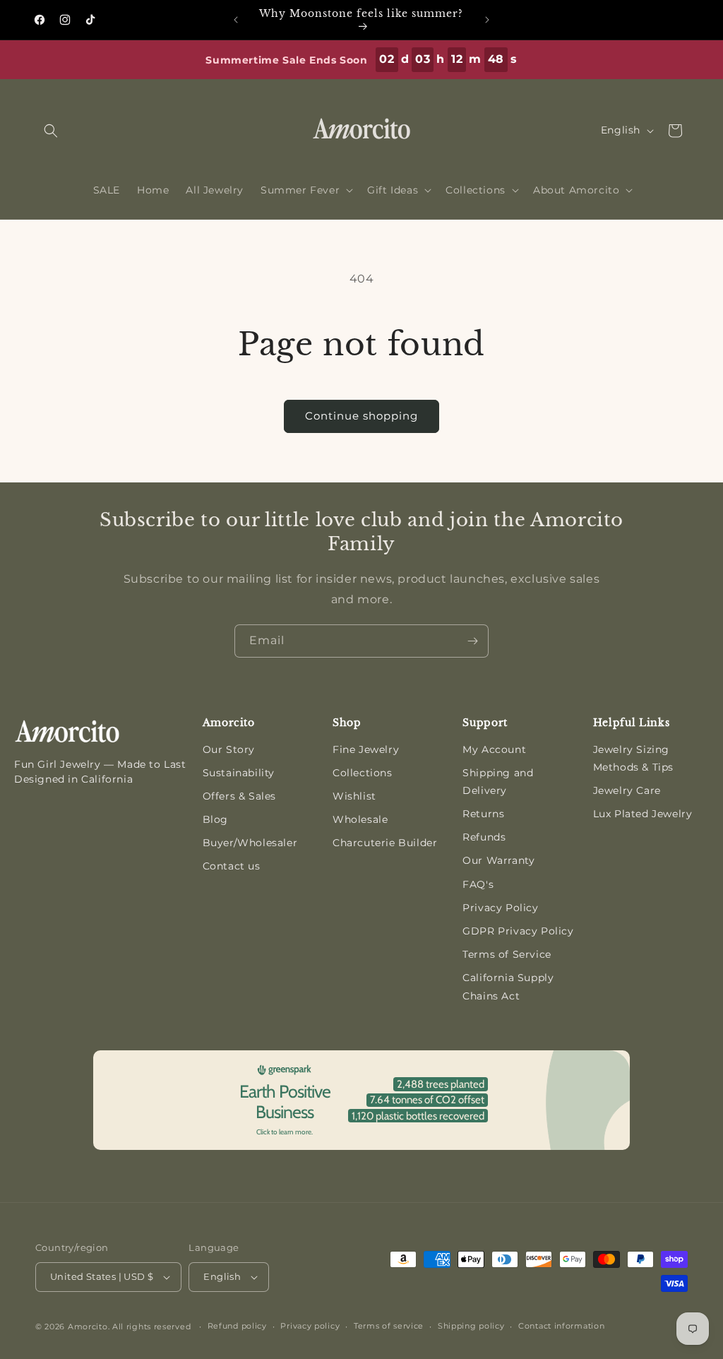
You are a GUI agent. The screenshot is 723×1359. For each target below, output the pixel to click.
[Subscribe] (472, 641)
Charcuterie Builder (385, 842)
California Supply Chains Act (508, 986)
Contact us (232, 866)
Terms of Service (506, 954)
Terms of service (389, 1326)
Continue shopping (361, 415)
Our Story (229, 749)
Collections (363, 772)
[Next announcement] (487, 19)
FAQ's (478, 884)
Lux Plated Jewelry (643, 813)
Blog (215, 819)
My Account (494, 749)
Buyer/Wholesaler (250, 842)
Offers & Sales (239, 796)
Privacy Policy (500, 907)
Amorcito (88, 1326)
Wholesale (360, 819)
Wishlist (354, 796)
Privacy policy (310, 1326)
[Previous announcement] (235, 19)
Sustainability (239, 772)
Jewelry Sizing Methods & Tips (633, 758)
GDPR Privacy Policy (517, 931)
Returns (483, 813)
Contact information (561, 1326)
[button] (50, 130)
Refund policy (237, 1326)
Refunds (484, 837)
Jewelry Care (627, 790)
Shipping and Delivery (497, 781)
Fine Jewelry (366, 749)
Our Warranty (498, 860)
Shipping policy (471, 1326)
